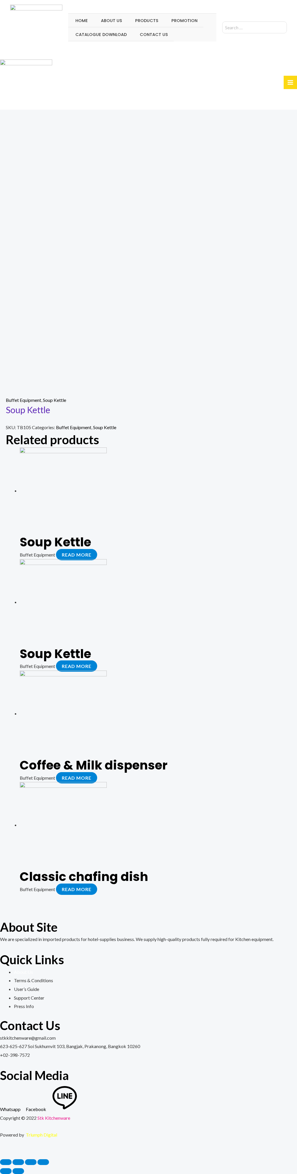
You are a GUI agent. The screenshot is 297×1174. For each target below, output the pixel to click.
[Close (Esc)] (6, 1162)
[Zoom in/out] (43, 1162)
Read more (76, 554)
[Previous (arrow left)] (6, 1171)
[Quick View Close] (1, 1151)
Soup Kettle (54, 400)
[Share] (18, 1162)
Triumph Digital (41, 1134)
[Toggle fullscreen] (31, 1162)
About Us (23, 972)
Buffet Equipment (23, 400)
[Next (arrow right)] (18, 1171)
